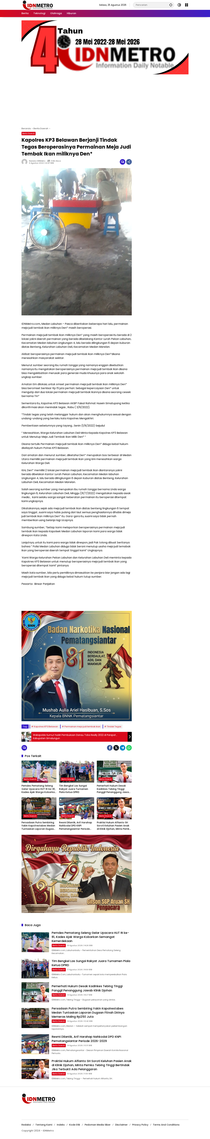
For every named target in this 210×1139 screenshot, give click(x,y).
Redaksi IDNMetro (37, 161)
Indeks (61, 1124)
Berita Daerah (28, 133)
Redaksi (26, 1124)
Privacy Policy (140, 1124)
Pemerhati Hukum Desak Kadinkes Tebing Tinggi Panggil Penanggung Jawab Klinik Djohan (113, 789)
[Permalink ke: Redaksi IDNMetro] (25, 162)
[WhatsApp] (129, 748)
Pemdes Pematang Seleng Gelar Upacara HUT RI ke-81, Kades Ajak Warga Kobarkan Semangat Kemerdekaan (38, 789)
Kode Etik (74, 1124)
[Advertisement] (105, 99)
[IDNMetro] (37, 4)
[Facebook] (110, 748)
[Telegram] (122, 748)
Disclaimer (121, 1124)
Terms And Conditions (166, 1124)
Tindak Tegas (114, 726)
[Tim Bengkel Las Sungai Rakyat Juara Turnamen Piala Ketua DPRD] (76, 772)
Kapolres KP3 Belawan (46, 726)
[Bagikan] (129, 162)
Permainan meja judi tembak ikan (82, 726)
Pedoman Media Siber (98, 1124)
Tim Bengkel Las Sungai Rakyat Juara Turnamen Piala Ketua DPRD (73, 789)
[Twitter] (116, 748)
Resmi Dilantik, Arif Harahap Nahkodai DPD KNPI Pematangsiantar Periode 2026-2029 (75, 826)
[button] (171, 5)
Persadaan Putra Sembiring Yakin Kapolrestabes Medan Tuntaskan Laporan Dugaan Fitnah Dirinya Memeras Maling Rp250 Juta (38, 826)
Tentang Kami (43, 1124)
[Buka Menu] (187, 5)
